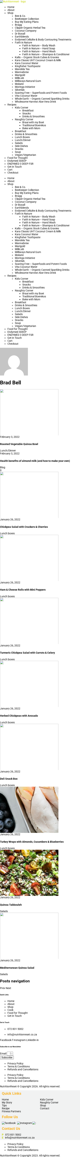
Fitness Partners (11, 1111)
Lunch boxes (7, 533)
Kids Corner (21, 107)
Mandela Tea (22, 69)
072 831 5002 (15, 1028)
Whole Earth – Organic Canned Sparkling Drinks (42, 98)
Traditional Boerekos (34, 125)
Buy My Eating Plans (27, 21)
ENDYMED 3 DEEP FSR (20, 163)
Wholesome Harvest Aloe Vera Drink (35, 101)
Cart (9, 169)
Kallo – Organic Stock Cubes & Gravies (37, 57)
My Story (7, 1102)
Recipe (5, 1108)
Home (10, 7)
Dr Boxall (20, 33)
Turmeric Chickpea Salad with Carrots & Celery (27, 652)
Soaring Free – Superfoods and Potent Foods (41, 92)
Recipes (11, 104)
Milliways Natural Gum (28, 80)
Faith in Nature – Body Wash (38, 45)
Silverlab (20, 89)
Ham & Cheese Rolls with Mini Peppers (23, 589)
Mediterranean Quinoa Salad (17, 967)
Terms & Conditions (18, 1066)
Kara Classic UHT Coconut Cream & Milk (38, 60)
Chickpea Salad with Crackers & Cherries (24, 526)
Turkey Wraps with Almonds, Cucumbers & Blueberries (32, 841)
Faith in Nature (23, 42)
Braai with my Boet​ (33, 122)
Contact (44, 1108)
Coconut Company (25, 30)
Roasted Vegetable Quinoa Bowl (19, 444)
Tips (4, 1105)
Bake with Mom (31, 128)
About (11, 10)
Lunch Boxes (22, 137)
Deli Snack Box (8, 778)
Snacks (26, 113)
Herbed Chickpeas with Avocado (19, 715)
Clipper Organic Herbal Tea (30, 27)
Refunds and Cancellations (22, 1069)
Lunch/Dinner (23, 140)
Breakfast (28, 110)
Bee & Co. (20, 15)
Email (3, 1053)
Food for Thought (17, 157)
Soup (18, 151)
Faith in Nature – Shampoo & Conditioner (46, 54)
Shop (10, 12)
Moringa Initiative (25, 86)
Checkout (12, 172)
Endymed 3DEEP (17, 160)
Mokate (19, 83)
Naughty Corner (24, 119)
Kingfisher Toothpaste (27, 66)
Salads (19, 143)
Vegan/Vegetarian (25, 154)
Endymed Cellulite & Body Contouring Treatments (43, 39)
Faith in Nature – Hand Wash (39, 51)
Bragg (18, 24)
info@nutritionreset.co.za (20, 1137)
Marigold (20, 75)
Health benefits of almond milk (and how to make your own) (35, 460)
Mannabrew (22, 72)
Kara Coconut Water (26, 63)
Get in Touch (14, 166)
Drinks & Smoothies (33, 116)
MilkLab (19, 78)
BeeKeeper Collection (27, 18)
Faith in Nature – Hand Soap (38, 48)
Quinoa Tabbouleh (11, 904)
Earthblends (22, 36)
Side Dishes (21, 146)
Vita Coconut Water (26, 95)
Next (8, 988)
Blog (2, 467)
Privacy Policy (15, 1063)
